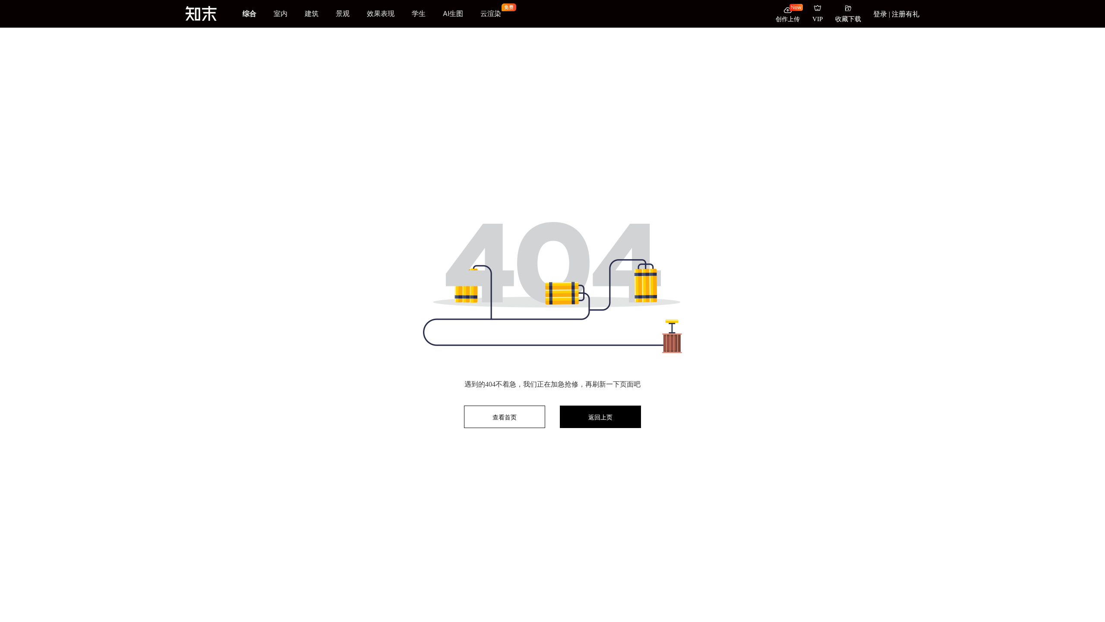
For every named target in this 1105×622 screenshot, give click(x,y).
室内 (280, 13)
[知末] (201, 13)
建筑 (312, 13)
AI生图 (453, 13)
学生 (419, 13)
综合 (249, 13)
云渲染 (490, 13)
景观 (343, 13)
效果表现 (381, 13)
